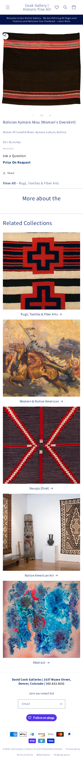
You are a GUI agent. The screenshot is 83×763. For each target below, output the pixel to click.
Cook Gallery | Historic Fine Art (26, 749)
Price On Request (17, 162)
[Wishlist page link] (57, 7)
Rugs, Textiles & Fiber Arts (31, 183)
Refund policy (43, 754)
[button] (7, 7)
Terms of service (25, 754)
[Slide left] (33, 115)
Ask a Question (14, 156)
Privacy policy (73, 749)
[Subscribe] (61, 703)
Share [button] (10, 173)
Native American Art (39, 575)
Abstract (39, 662)
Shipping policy (62, 754)
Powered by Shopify (52, 749)
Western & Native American (39, 401)
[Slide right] (50, 115)
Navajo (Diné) (39, 488)
